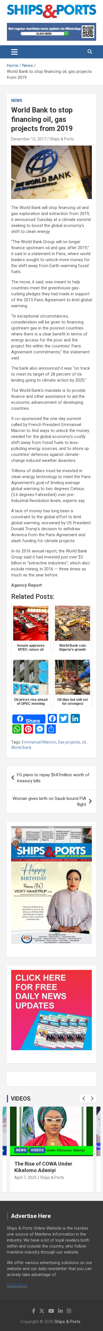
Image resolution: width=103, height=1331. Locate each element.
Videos (37, 1150)
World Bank (21, 747)
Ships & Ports (62, 139)
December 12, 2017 (28, 139)
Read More (17, 1285)
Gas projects (69, 742)
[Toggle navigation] (14, 51)
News (16, 100)
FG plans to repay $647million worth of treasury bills (53, 777)
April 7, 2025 (25, 1177)
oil (84, 742)
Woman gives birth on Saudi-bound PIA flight (49, 801)
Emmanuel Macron (39, 742)
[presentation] (84, 1099)
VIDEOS (21, 1098)
